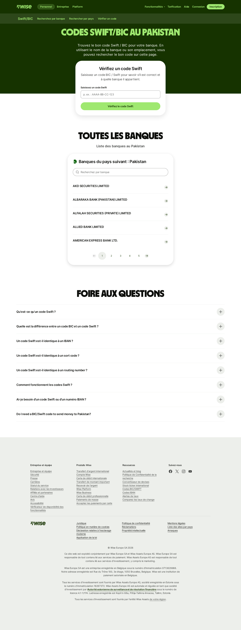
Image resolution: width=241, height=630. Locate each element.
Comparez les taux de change (138, 499)
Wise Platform (83, 488)
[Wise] (24, 7)
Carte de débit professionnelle (92, 496)
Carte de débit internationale (91, 478)
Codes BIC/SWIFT (131, 488)
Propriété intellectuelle (133, 530)
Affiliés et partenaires (41, 492)
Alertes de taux (130, 496)
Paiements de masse (87, 499)
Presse (34, 478)
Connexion (198, 6)
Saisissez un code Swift (94, 87)
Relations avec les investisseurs (46, 488)
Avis (32, 499)
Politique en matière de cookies (92, 526)
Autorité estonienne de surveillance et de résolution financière (122, 589)
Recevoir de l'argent (87, 485)
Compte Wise (83, 474)
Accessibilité (36, 503)
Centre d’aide (37, 496)
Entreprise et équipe (41, 471)
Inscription (216, 6)
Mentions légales (176, 523)
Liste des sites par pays (180, 526)
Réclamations (129, 526)
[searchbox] (120, 172)
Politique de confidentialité (136, 523)
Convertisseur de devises (135, 481)
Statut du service (39, 485)
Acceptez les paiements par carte (94, 503)
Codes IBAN (128, 492)
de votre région (158, 599)
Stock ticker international (135, 485)
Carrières (35, 481)
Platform (77, 6)
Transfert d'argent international (92, 471)
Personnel (46, 6)
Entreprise (63, 6)
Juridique (81, 523)
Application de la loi (86, 537)
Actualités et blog (131, 471)
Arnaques (173, 530)
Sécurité (34, 474)
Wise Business (83, 492)
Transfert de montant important (93, 481)
